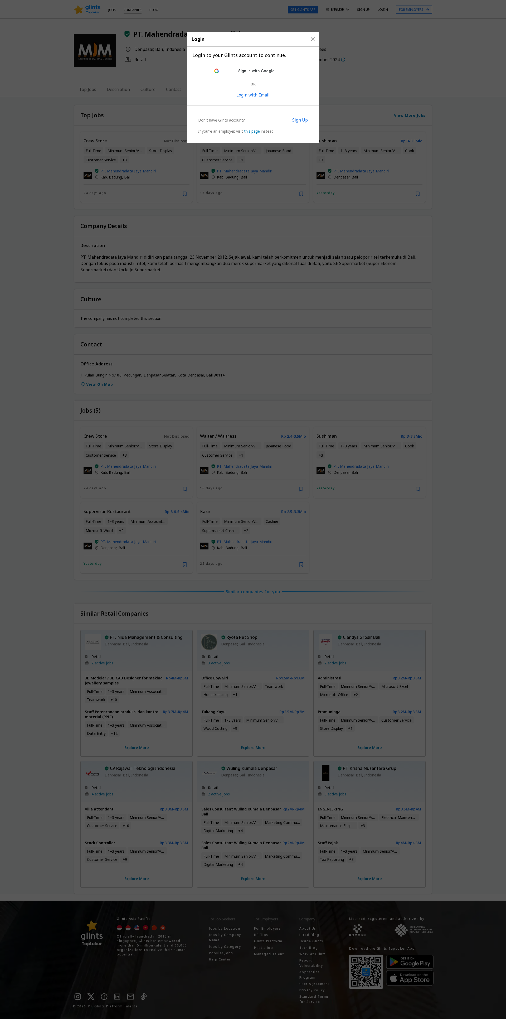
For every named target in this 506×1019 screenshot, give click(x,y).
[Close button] (313, 39)
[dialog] (253, 87)
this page (252, 131)
